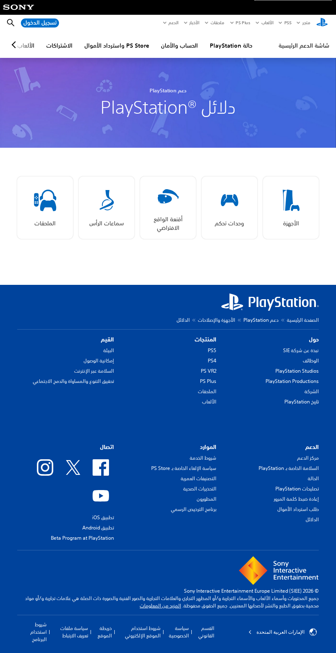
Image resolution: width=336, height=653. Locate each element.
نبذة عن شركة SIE (301, 350)
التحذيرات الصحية (199, 488)
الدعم (173, 22)
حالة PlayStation (231, 45)
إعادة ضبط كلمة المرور (296, 498)
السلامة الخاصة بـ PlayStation (289, 468)
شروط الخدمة (203, 457)
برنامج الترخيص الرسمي (193, 509)
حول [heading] (314, 339)
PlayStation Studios (297, 370)
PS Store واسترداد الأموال (116, 45)
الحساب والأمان (179, 45)
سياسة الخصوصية (179, 632)
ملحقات (217, 22)
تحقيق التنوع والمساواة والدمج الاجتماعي (73, 381)
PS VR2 (208, 370)
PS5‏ (287, 22)
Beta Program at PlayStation (82, 537)
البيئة (108, 350)
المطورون (206, 498)
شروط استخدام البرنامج (38, 632)
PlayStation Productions (292, 381)
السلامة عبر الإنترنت (94, 370)
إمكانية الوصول (99, 360)
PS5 (212, 350)
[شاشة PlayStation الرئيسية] (322, 23)
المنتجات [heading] (205, 339)
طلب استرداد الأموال (298, 509)
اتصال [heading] (107, 447)
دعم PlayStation (261, 319)
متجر (306, 22)
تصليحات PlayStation (297, 488)
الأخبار (194, 22)
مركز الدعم (308, 457)
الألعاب (267, 22)
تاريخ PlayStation (301, 401)
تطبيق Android (98, 527)
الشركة (311, 391)
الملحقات (207, 391)
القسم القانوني (206, 632)
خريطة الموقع (105, 632)
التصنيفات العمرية (198, 478)
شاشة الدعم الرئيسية (304, 45)
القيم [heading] (107, 339)
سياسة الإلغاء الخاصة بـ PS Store (183, 468)
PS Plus (243, 22)
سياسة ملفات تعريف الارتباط (74, 632)
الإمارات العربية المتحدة (280, 632)
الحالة (313, 478)
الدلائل (312, 519)
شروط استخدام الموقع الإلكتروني (143, 632)
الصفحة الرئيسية (303, 319)
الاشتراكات (59, 45)
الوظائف (311, 360)
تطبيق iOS (103, 517)
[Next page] (15, 45)
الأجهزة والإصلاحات (216, 319)
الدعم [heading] (312, 447)
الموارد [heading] (208, 447)
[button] (291, 207)
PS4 (212, 360)
